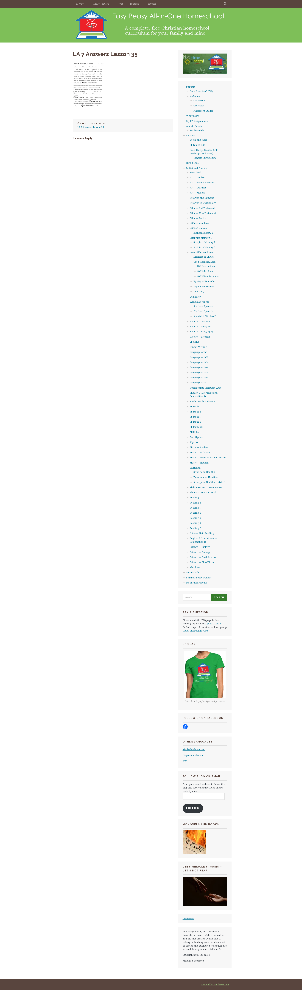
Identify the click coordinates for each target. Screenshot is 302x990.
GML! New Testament (208, 276)
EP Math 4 (195, 421)
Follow (192, 808)
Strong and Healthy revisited (209, 482)
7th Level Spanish (203, 311)
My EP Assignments (197, 120)
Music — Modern (199, 462)
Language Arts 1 (199, 351)
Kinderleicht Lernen (194, 749)
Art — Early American (202, 182)
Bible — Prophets (199, 223)
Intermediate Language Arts (205, 387)
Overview (198, 105)
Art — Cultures (198, 187)
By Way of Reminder (204, 281)
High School (192, 162)
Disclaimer (188, 918)
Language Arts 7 (199, 382)
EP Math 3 (195, 416)
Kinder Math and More (202, 401)
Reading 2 (195, 502)
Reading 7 (195, 528)
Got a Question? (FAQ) (201, 91)
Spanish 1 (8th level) (204, 316)
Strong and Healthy (204, 471)
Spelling (194, 341)
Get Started (199, 100)
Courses (152, 4)
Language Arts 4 (199, 367)
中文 (185, 760)
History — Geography (201, 331)
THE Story (198, 291)
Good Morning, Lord (204, 261)
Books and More (198, 139)
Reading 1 (195, 497)
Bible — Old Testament (202, 208)
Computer (195, 296)
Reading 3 (195, 507)
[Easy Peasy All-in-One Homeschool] (185, 728)
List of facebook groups (195, 630)
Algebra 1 (195, 442)
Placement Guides (203, 110)
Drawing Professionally (203, 202)
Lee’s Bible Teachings (201, 252)
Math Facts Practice (196, 582)
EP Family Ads (197, 144)
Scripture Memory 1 (201, 237)
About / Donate (101, 4)
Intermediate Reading (202, 533)
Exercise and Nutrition (205, 477)
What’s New (192, 115)
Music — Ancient (199, 447)
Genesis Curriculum (204, 157)
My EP (120, 4)
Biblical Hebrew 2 (203, 232)
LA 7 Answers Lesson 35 (105, 54)
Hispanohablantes (193, 755)
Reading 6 (195, 522)
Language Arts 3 (199, 362)
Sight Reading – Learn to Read (206, 487)
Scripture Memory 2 (204, 242)
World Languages (199, 301)
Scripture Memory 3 (204, 247)
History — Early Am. (201, 326)
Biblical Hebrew (198, 228)
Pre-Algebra (196, 437)
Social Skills (192, 572)
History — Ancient (200, 321)
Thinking (195, 567)
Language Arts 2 (199, 357)
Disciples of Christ (203, 256)
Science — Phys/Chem (202, 562)
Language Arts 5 (199, 372)
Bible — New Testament (203, 213)
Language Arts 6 (199, 377)
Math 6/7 (194, 431)
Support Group (212, 623)
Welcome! (195, 96)
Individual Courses (196, 168)
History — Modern (200, 336)
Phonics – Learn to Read (203, 492)
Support (80, 4)
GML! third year (206, 271)
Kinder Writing (198, 346)
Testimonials (197, 130)
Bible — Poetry (198, 218)
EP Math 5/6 (196, 426)
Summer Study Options (199, 577)
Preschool (195, 172)
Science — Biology (200, 546)
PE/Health (195, 467)
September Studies (203, 286)
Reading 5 (195, 517)
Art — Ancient (197, 177)
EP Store (134, 4)
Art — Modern (197, 192)
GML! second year (207, 266)
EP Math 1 (195, 406)
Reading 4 (195, 512)
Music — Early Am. (200, 452)
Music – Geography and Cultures (208, 457)
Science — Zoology (200, 552)
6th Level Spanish (203, 305)
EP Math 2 (195, 411)
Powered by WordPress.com (215, 984)
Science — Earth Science (203, 557)
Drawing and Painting (202, 197)
